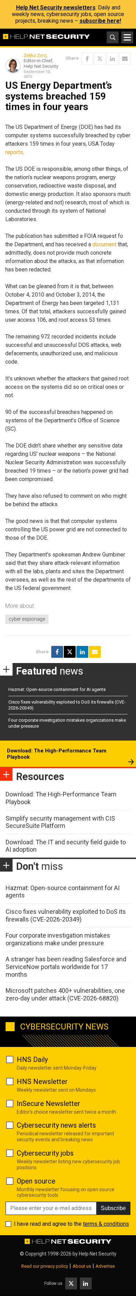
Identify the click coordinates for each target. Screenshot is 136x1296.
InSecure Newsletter (48, 1103)
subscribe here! (100, 20)
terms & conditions (106, 1224)
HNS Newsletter (42, 1081)
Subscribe (113, 1208)
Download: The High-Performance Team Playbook (56, 754)
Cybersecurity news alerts (56, 1125)
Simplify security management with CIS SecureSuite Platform (60, 822)
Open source (36, 1181)
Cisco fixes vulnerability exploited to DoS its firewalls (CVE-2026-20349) (66, 915)
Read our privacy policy (44, 1266)
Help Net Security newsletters (56, 7)
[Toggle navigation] (127, 37)
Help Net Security (97, 1254)
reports (14, 152)
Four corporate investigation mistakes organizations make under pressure (58, 939)
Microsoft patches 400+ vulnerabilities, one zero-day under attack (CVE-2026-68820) (65, 994)
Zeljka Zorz (35, 55)
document (104, 244)
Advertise (105, 1266)
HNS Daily (32, 1059)
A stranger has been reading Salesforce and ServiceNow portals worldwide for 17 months (66, 966)
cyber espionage (27, 619)
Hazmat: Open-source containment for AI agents (57, 689)
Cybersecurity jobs (45, 1153)
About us (82, 1266)
